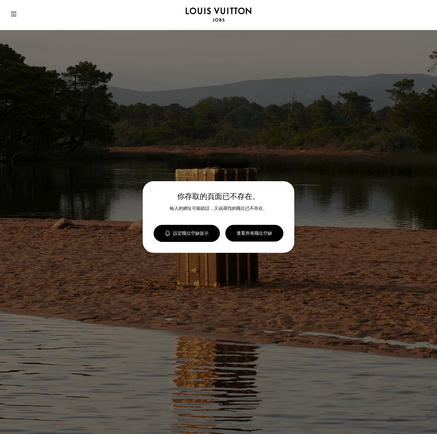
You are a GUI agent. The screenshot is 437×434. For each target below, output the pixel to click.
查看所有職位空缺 (254, 233)
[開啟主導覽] (13, 15)
